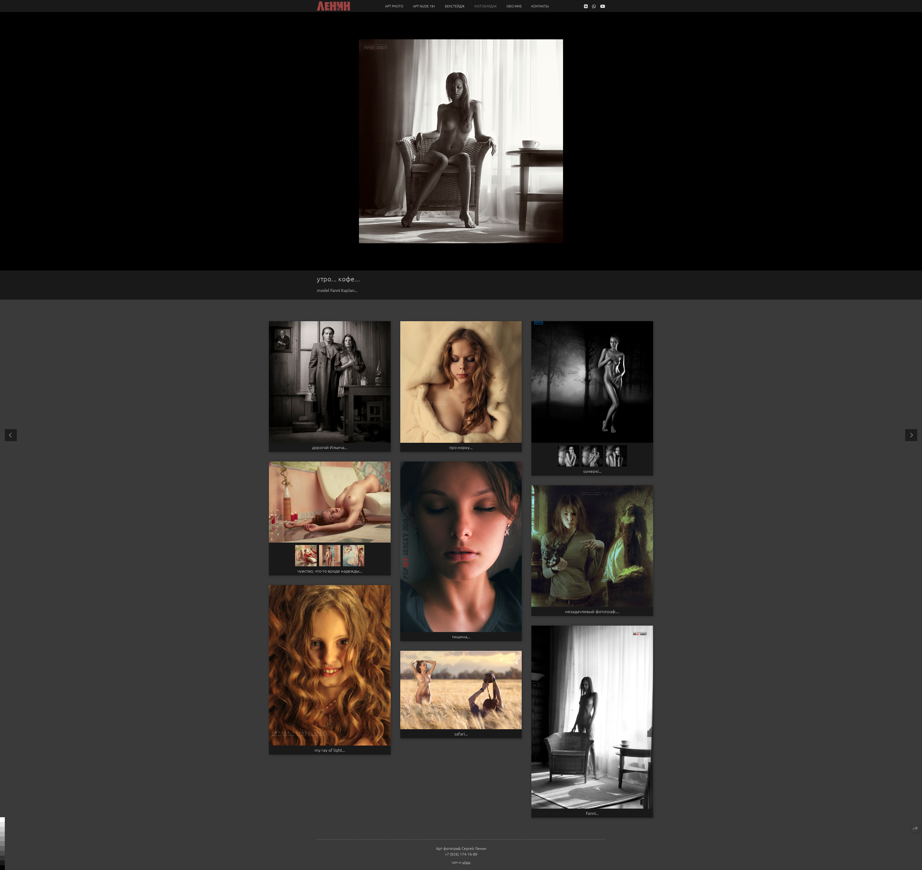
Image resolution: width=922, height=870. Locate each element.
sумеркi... (592, 471)
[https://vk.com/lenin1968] (586, 6)
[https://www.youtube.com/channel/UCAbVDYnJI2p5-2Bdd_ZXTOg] (602, 6)
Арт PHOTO (394, 6)
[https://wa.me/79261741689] (594, 6)
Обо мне (514, 6)
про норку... (461, 447)
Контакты (540, 6)
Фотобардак (485, 6)
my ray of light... (330, 750)
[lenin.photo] (333, 6)
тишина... (461, 636)
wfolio (466, 862)
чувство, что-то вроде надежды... (329, 571)
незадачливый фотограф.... (592, 611)
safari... (461, 734)
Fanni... (592, 813)
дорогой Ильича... (329, 447)
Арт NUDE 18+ (424, 6)
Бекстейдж (455, 6)
